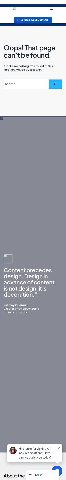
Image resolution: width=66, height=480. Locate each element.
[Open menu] (51, 9)
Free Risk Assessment (33, 20)
